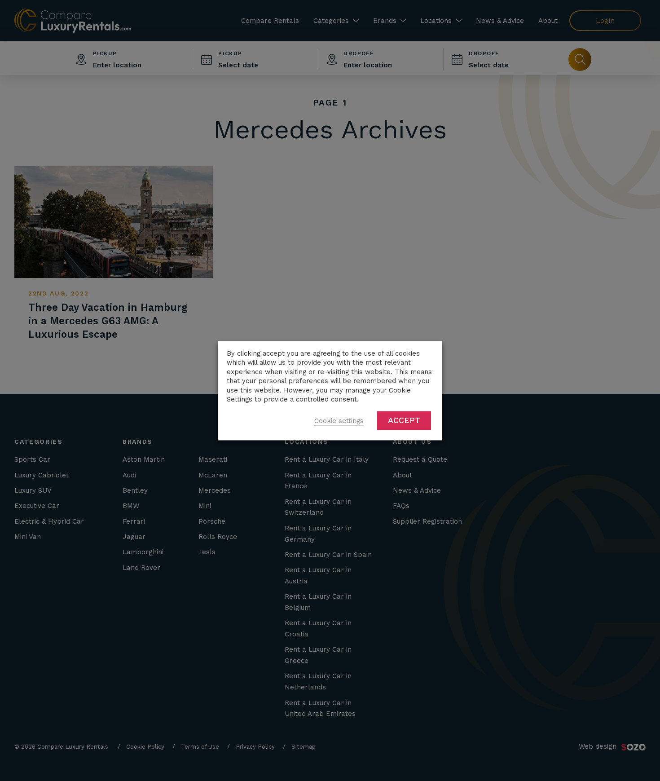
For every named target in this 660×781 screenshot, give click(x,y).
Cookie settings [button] (339, 421)
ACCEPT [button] (404, 420)
